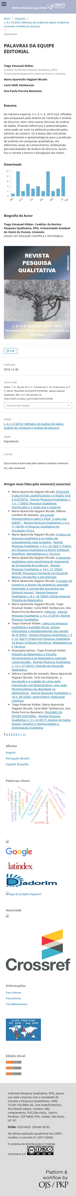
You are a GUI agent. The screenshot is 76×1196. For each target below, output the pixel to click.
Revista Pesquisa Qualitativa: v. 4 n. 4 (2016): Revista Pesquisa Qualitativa (41, 615)
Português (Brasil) (17, 758)
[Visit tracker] (23, 1040)
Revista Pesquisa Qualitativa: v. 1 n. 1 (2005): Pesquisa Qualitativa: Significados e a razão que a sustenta (41, 503)
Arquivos (20, 18)
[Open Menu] (4, 4)
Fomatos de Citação (18, 405)
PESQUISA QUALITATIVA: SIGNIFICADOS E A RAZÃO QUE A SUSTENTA (41, 495)
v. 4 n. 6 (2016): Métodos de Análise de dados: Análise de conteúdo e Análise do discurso (36, 24)
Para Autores (13, 998)
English (11, 752)
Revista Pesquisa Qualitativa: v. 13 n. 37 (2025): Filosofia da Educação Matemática (41, 666)
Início (7, 18)
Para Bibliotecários (16, 1004)
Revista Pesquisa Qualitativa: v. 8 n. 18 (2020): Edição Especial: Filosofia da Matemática (41, 596)
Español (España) (17, 764)
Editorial (50, 612)
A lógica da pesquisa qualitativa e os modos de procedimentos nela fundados (41, 538)
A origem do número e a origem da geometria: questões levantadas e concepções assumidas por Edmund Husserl (42, 586)
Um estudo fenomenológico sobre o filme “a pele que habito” (39, 518)
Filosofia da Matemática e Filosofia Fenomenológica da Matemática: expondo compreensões (39, 658)
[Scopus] (7, 842)
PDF (12, 351)
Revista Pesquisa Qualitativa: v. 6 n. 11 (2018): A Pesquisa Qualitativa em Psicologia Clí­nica (41, 526)
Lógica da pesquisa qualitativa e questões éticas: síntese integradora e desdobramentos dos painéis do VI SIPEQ (40, 629)
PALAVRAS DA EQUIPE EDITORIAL (37, 714)
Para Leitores (13, 992)
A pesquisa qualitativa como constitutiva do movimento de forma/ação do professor (41, 561)
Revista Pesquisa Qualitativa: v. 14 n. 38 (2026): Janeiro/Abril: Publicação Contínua (42, 696)
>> (24, 734)
